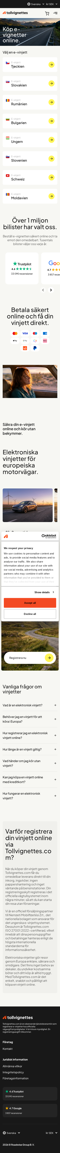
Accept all (30, 602)
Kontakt (7, 1048)
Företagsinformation (15, 1078)
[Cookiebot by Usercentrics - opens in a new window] (42, 536)
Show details (42, 592)
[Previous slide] (43, 290)
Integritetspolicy (13, 1072)
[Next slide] (51, 290)
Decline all (30, 613)
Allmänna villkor (12, 1066)
